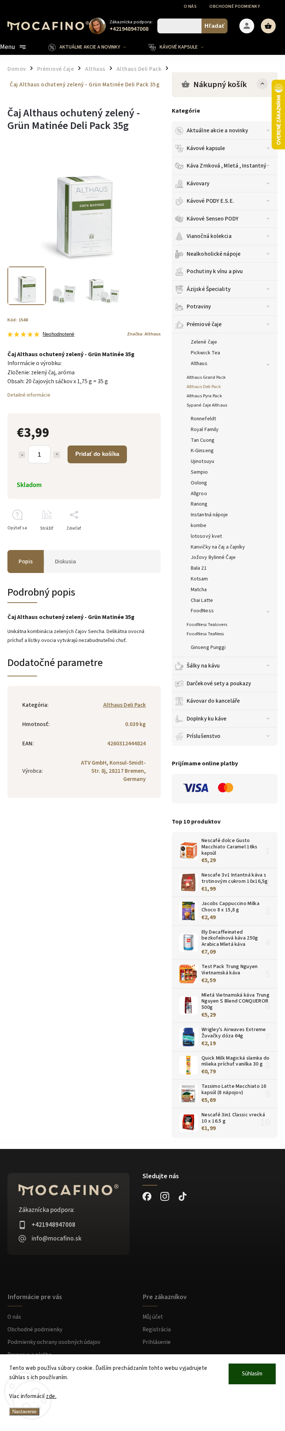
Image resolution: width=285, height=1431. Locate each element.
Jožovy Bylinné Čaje (213, 557)
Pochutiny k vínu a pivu (215, 271)
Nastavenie (24, 1411)
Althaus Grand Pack (206, 377)
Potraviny (199, 306)
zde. (51, 1396)
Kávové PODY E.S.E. (210, 201)
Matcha (199, 589)
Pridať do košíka (97, 454)
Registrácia (156, 1329)
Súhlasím (252, 1374)
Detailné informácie (28, 395)
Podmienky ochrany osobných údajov (53, 1342)
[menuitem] (92, 47)
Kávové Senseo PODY (213, 219)
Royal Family (205, 429)
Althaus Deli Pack (204, 386)
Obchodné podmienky (234, 6)
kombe (199, 525)
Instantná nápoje (209, 515)
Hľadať (214, 26)
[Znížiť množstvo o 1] (22, 454)
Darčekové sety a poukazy (219, 683)
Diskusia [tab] (65, 561)
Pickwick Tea (205, 353)
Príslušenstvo (203, 736)
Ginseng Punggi (208, 647)
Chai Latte (202, 600)
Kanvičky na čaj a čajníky (218, 547)
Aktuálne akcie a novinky (217, 130)
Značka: (144, 334)
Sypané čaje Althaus (207, 405)
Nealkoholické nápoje (213, 254)
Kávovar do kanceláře (213, 701)
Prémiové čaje (204, 324)
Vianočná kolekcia (209, 236)
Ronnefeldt (203, 419)
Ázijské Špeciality (208, 289)
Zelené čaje (204, 342)
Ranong (199, 504)
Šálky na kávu (203, 666)
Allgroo (199, 493)
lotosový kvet (206, 536)
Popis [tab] (26, 561)
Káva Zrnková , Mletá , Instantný (226, 166)
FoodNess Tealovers (207, 624)
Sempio (199, 472)
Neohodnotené (58, 334)
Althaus (199, 363)
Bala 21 (199, 568)
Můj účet (152, 1317)
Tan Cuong (202, 440)
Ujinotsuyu (202, 461)
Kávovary (198, 183)
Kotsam (199, 579)
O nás (190, 6)
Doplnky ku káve (207, 719)
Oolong (199, 483)
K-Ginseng (202, 450)
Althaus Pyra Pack (204, 395)
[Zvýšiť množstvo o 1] (56, 454)
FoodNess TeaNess (205, 633)
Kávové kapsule (206, 148)
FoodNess (202, 611)
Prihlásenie (156, 1342)
